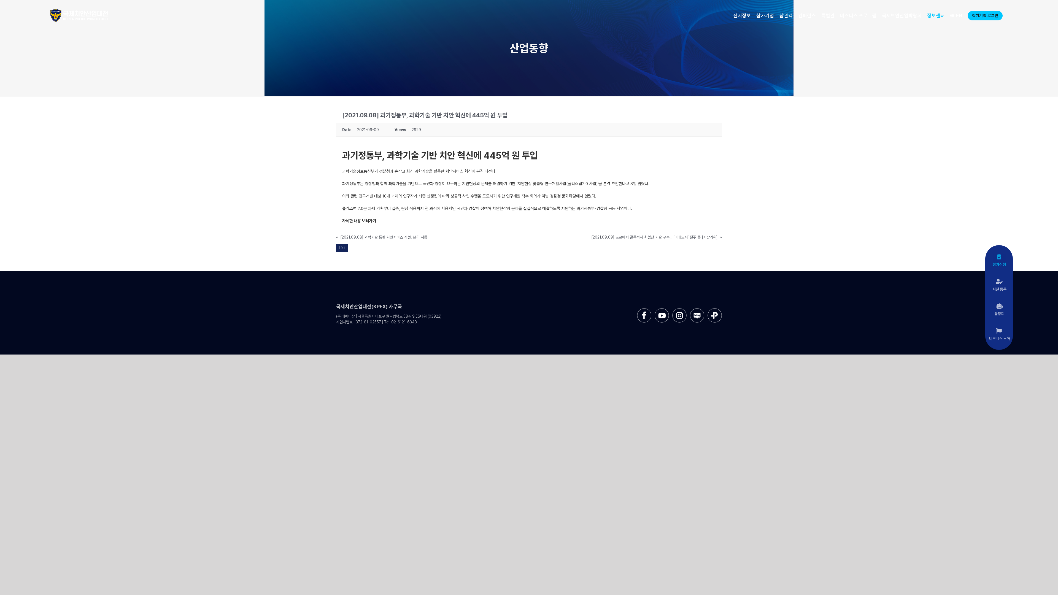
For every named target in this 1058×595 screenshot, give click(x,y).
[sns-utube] (662, 310)
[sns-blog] (697, 310)
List (342, 248)
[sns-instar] (679, 310)
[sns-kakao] (715, 310)
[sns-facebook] (644, 310)
